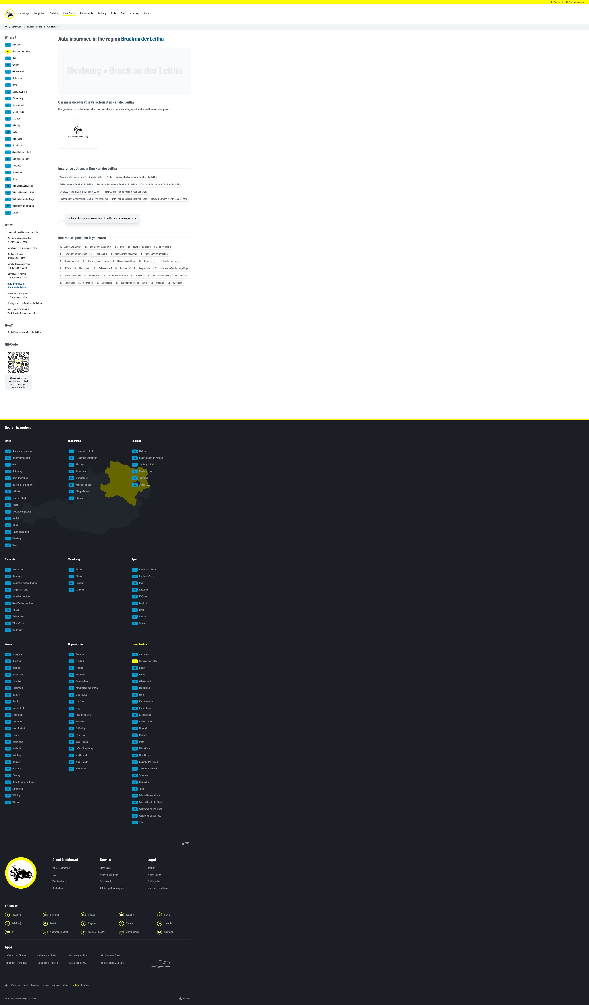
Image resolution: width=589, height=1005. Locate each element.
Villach (13, 610)
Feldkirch (78, 589)
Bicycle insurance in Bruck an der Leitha (169, 199)
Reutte (140, 616)
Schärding (78, 728)
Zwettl (12, 212)
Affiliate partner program (112, 888)
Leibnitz (13, 491)
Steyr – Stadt (79, 741)
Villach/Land (16, 623)
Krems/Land (15, 105)
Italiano (65, 985)
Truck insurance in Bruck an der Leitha (129, 199)
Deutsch (85, 985)
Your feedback (59, 881)
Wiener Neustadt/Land (20, 185)
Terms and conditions (158, 888)
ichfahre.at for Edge (78, 955)
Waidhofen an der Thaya (21, 199)
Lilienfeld (14, 118)
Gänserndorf (15, 71)
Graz (12, 464)
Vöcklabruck (78, 755)
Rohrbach (77, 721)
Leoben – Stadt (17, 498)
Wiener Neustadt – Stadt (21, 192)
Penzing (13, 775)
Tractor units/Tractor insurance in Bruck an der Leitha (84, 199)
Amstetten (14, 44)
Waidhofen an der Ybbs (20, 206)
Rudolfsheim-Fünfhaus (21, 782)
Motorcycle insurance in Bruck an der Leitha (79, 191)
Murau (13, 525)
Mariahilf (14, 748)
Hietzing (13, 701)
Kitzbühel (141, 589)
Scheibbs (14, 165)
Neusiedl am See (80, 484)
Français (35, 985)
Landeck (140, 603)
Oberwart (77, 498)
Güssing (77, 464)
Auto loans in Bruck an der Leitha (22, 248)
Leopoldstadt (16, 728)
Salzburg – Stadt (144, 464)
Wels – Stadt (79, 762)
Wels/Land (78, 768)
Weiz (12, 545)
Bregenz (77, 569)
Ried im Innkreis (81, 715)
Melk (12, 132)
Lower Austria (17, 26)
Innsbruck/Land (144, 576)
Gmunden (77, 674)
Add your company (109, 874)
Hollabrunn (15, 78)
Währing (14, 795)
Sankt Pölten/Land (18, 158)
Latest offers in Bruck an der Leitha (23, 232)
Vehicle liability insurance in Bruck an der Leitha (81, 177)
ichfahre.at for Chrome (15, 955)
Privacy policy (154, 874)
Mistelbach (15, 138)
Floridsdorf (15, 688)
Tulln (12, 179)
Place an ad (105, 868)
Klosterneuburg (17, 91)
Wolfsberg (14, 630)
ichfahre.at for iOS (77, 962)
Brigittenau (15, 661)
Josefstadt (15, 715)
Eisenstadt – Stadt (82, 451)
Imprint (151, 868)
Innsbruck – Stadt (145, 569)
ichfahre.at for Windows (16, 962)
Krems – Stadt (16, 111)
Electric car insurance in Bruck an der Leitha (117, 184)
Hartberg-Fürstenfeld (20, 484)
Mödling (13, 125)
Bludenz (76, 576)
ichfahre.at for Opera (110, 955)
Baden (12, 58)
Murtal (13, 518)
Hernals (13, 694)
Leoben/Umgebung (19, 511)
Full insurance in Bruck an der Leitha (76, 184)
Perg (75, 708)
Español (45, 985)
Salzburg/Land (143, 471)
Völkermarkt (15, 616)
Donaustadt (15, 674)
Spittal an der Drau (18, 596)
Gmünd (13, 64)
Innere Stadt (15, 708)
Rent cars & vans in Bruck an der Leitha (16, 256)
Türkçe (26, 985)
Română (56, 985)
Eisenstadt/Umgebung (83, 457)
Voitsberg (14, 538)
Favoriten (14, 681)
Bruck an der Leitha (34, 26)
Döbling (13, 667)
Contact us (57, 888)
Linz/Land (78, 701)
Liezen (12, 504)
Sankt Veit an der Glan (20, 603)
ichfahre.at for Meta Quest (113, 962)
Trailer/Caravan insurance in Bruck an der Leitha (125, 191)
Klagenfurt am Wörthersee (22, 583)
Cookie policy (154, 881)
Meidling (14, 755)
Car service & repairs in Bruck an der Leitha (17, 275)
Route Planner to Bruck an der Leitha (24, 332)
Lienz (139, 610)
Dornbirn (77, 583)
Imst (139, 583)
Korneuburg (15, 98)
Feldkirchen (15, 569)
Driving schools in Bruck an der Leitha (25, 303)
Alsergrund (15, 654)
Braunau (77, 654)
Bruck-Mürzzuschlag (19, 451)
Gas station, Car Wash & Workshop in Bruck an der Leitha (22, 311)
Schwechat (15, 172)
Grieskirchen (79, 681)
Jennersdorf (78, 471)
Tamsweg (141, 478)
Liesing (13, 735)
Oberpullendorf (80, 491)
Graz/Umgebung (17, 478)
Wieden (13, 802)
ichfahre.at (16, 998)
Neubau (13, 762)
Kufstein (140, 596)
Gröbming (14, 471)
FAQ (54, 874)
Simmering (15, 788)
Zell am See (142, 484)
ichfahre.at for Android (47, 962)
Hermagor (14, 576)
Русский (15, 985)
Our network (105, 881)
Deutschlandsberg (18, 457)
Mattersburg (79, 478)
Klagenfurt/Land (17, 589)
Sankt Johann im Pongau (148, 457)
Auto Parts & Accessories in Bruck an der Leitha (19, 265)
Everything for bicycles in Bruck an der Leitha (18, 295)
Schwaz (140, 623)
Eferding (77, 661)
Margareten (15, 741)
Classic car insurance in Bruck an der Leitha (161, 184)
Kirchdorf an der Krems (84, 688)
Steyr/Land (78, 735)
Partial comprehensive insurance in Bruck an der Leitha (132, 177)
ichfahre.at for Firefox (47, 955)
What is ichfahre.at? (61, 868)
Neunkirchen (15, 145)
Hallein (140, 451)
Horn (12, 85)
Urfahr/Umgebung (81, 748)
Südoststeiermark (18, 531)
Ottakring (14, 768)
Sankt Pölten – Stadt (19, 152)
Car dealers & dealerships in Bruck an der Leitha (19, 240)
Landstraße (15, 721)
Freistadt (77, 667)
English (75, 985)
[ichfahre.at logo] (10, 14)
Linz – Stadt (79, 694)
